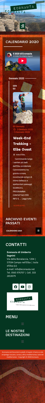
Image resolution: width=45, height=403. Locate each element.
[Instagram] (29, 287)
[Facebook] (15, 287)
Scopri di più (19, 206)
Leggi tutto (26, 199)
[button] (22, 26)
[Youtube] (22, 287)
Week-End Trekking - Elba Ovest (22, 143)
